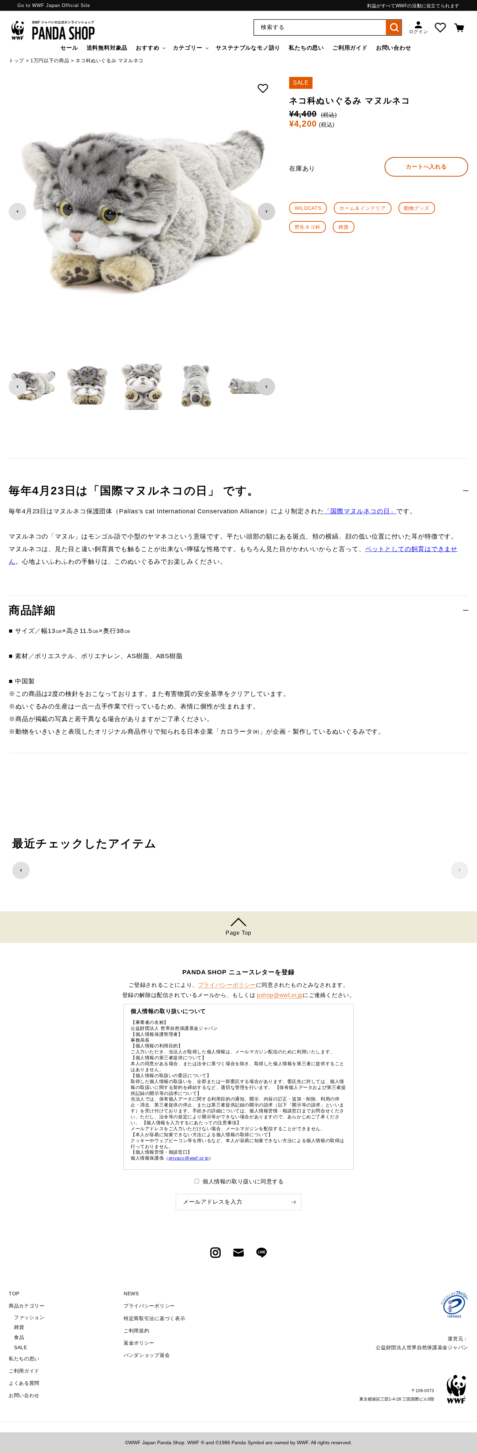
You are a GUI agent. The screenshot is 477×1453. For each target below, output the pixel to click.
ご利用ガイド (24, 1371)
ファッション (29, 1317)
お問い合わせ (24, 1395)
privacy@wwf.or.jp (189, 1158)
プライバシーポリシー (227, 985)
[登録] (293, 1202)
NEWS (131, 1293)
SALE (20, 1347)
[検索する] (394, 27)
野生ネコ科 (308, 227)
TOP (14, 1293)
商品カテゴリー (27, 1306)
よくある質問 (24, 1383)
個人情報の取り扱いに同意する (243, 1181)
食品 (19, 1337)
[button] (150, 48)
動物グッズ (417, 208)
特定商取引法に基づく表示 (154, 1318)
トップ (16, 60)
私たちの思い (24, 1358)
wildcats (308, 208)
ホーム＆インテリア (362, 208)
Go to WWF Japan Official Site (53, 5)
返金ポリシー (139, 1343)
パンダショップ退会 (147, 1355)
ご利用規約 (136, 1330)
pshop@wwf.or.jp (280, 995)
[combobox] (328, 27)
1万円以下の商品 (49, 60)
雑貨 (343, 227)
